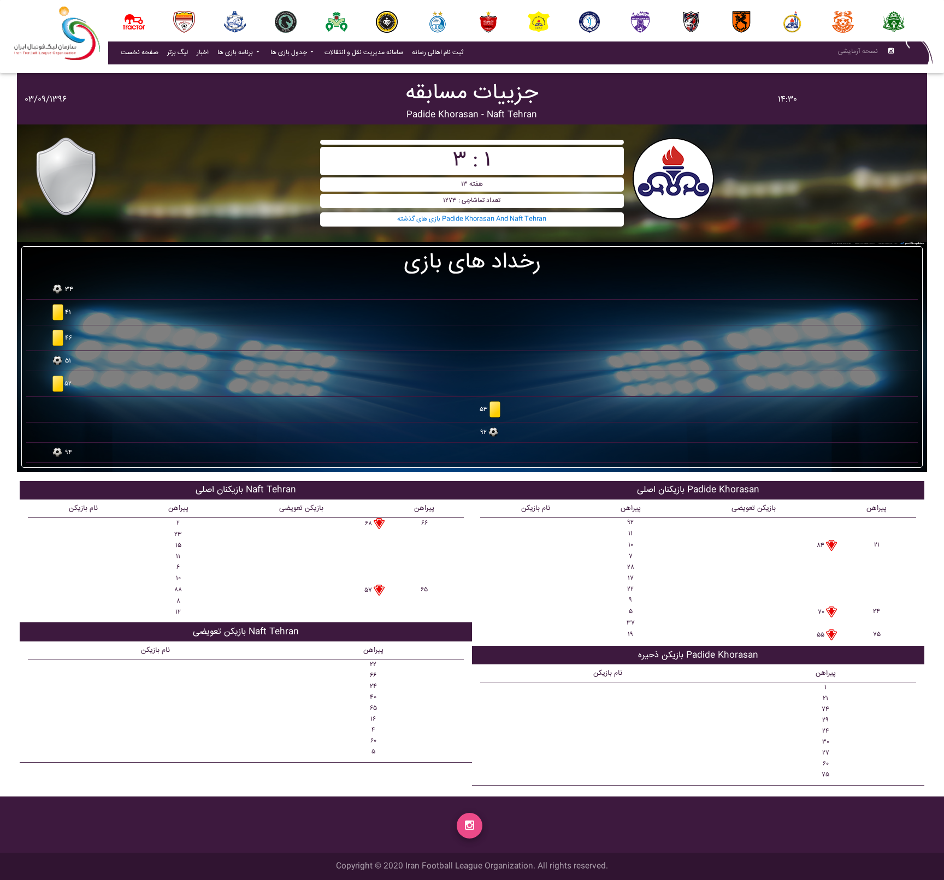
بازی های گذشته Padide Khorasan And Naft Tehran (471, 219)
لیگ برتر (177, 52)
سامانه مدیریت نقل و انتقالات (366, 52)
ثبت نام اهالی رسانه (440, 52)
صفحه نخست (139, 52)
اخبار (205, 52)
